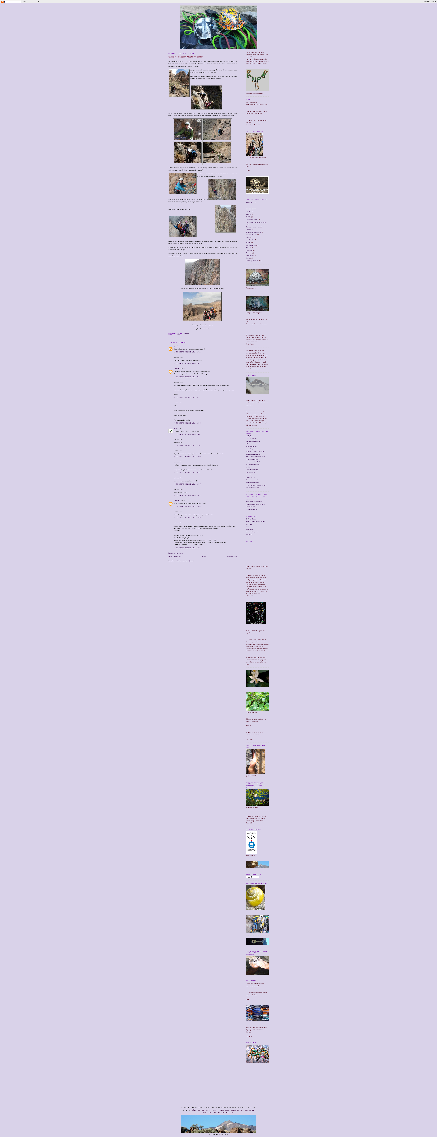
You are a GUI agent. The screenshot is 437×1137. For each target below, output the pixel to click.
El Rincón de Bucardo (252, 464)
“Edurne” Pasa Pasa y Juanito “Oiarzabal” (185, 56)
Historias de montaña (252, 480)
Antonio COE (178, 368)
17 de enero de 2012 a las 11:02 (187, 445)
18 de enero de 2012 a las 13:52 (187, 518)
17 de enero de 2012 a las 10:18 (187, 423)
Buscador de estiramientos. (254, 501)
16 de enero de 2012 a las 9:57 (187, 398)
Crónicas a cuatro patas (253, 227)
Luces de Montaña (251, 438)
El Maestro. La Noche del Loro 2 (256, 485)
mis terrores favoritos (252, 482)
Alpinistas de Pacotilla (253, 441)
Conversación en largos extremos (256, 222)
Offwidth (248, 444)
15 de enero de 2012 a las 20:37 (187, 363)
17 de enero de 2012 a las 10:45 (187, 434)
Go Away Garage (251, 519)
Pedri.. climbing (251, 472)
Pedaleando (249, 250)
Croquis (248, 229)
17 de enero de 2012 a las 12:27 (187, 457)
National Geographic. (252, 532)
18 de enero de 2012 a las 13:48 (187, 506)
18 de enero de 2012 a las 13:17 (187, 484)
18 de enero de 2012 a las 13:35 (187, 495)
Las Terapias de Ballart (253, 462)
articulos (248, 212)
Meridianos (249, 529)
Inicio (204, 556)
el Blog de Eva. (250, 477)
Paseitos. (248, 248)
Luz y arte (249, 524)
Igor (175, 346)
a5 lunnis (249, 475)
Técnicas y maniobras (252, 261)
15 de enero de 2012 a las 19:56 (187, 352)
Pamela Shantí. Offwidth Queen (255, 457)
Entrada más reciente (174, 556)
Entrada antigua (232, 556)
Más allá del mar (251, 245)
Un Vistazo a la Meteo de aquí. (255, 504)
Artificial (248, 214)
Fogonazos (249, 534)
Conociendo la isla (251, 219)
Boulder (248, 217)
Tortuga (176, 428)
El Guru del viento (251, 509)
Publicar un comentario (175, 553)
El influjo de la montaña (253, 232)
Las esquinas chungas (252, 469)
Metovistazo (250, 499)
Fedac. (248, 527)
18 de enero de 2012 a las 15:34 (187, 548)
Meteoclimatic (250, 507)
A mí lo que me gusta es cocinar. (256, 521)
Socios (177, 335)
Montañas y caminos (252, 449)
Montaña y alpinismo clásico (255, 451)
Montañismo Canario (252, 446)
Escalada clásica (251, 235)
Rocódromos (250, 255)
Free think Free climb (252, 488)
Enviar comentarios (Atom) (185, 561)
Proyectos (249, 253)
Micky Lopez (250, 436)
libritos (248, 242)
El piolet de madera (252, 459)
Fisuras (248, 237)
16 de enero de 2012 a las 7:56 (187, 377)
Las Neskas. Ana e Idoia (253, 454)
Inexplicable (250, 240)
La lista (248, 467)
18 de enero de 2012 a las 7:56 (187, 473)
